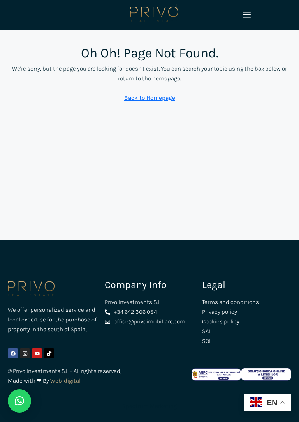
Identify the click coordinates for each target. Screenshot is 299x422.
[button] (19, 401)
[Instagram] (25, 353)
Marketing (163, 406)
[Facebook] (13, 353)
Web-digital (65, 380)
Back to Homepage (149, 97)
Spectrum (135, 406)
